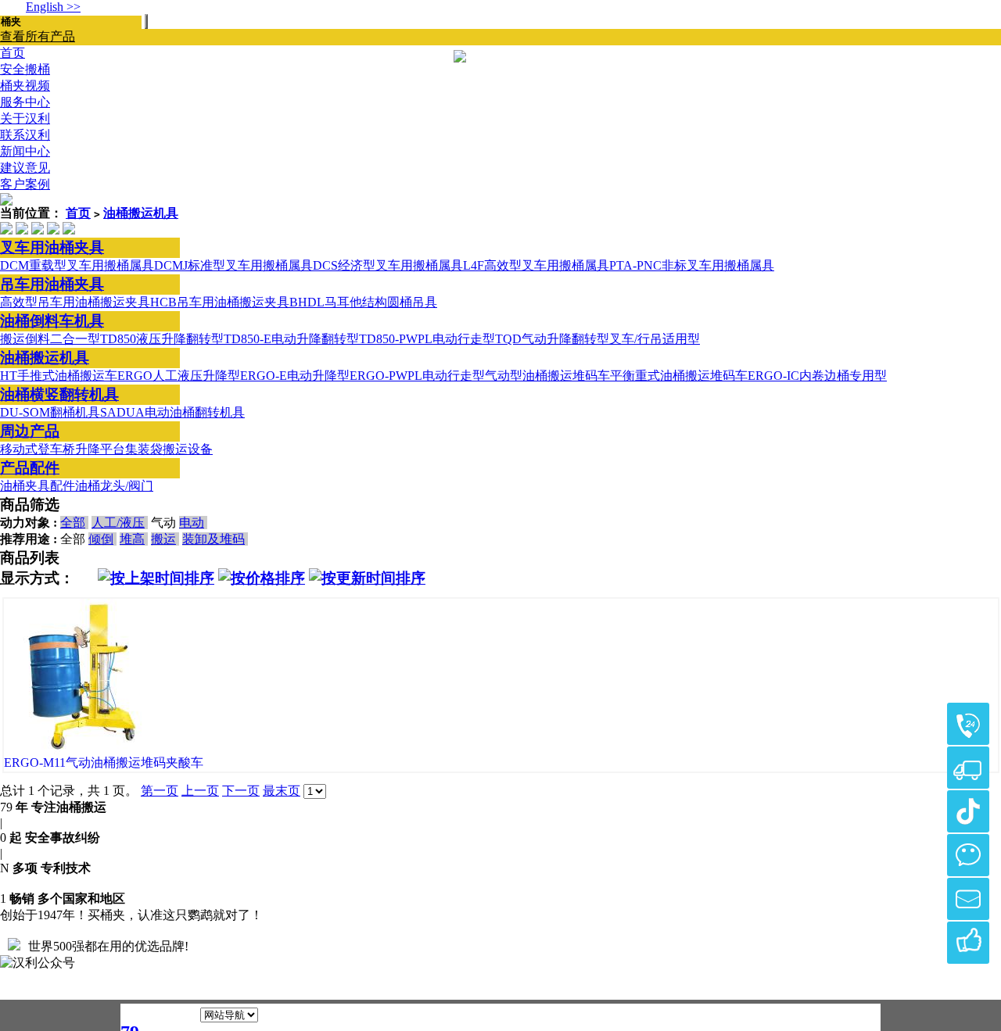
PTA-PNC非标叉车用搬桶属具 (691, 265)
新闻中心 (25, 151)
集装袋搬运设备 (169, 449)
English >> (53, 6)
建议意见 (25, 167)
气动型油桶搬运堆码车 (547, 375)
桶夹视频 (25, 85)
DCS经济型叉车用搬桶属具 (388, 265)
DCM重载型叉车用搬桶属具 (77, 265)
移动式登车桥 (37, 449)
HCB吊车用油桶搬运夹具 (219, 302)
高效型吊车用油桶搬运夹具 (75, 302)
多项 (25, 868)
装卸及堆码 (213, 539)
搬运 (163, 539)
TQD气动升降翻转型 (552, 338)
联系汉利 (25, 134)
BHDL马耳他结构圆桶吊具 (363, 302)
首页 (78, 213)
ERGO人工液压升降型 (178, 375)
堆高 (132, 539)
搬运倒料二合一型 (50, 338)
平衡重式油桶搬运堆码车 (679, 375)
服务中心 (25, 102)
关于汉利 (25, 118)
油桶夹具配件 (37, 485)
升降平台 (100, 449)
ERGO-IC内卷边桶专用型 (817, 375)
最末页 (281, 790)
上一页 (200, 790)
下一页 (241, 790)
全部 (72, 522)
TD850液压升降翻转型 (162, 338)
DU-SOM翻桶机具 (50, 412)
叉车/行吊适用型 (654, 338)
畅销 (21, 898)
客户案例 (25, 184)
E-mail (968, 899)
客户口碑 (968, 943)
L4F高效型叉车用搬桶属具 (536, 265)
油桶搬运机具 (140, 213)
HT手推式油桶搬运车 (58, 375)
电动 (191, 522)
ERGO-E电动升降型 (295, 375)
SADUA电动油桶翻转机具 (172, 412)
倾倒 (100, 539)
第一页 (159, 790)
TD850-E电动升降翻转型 (291, 338)
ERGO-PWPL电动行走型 (417, 375)
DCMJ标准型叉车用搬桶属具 (233, 265)
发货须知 (968, 767)
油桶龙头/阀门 (114, 485)
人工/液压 (118, 522)
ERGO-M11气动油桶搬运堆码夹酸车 (103, 762)
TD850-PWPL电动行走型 (427, 338)
